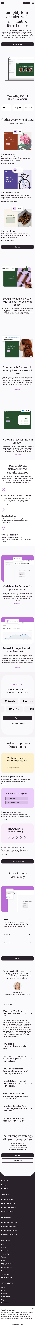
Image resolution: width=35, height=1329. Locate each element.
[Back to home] (3, 3)
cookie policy (28, 1318)
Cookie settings (17, 1324)
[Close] (33, 1308)
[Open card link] (17, 146)
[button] (17, 317)
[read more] (17, 499)
